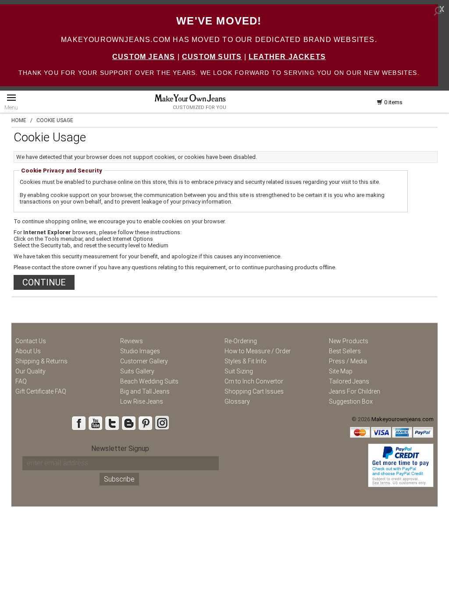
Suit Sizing (238, 371)
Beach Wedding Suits (149, 381)
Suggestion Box (351, 401)
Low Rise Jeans (141, 401)
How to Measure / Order (257, 351)
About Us (28, 351)
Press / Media (348, 361)
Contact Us (30, 341)
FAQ (21, 381)
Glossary (237, 401)
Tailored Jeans (349, 381)
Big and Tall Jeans (145, 391)
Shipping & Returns (41, 361)
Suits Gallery (137, 371)
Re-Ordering (240, 341)
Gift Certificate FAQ (40, 391)
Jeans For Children (354, 391)
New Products (348, 341)
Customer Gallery (144, 361)
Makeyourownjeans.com (402, 419)
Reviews (131, 341)
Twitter (112, 423)
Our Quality (30, 371)
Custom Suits (212, 56)
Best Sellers (345, 351)
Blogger (128, 423)
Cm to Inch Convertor (253, 381)
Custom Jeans (143, 56)
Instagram (162, 423)
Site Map (341, 371)
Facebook (78, 423)
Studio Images (140, 351)
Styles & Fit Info (245, 361)
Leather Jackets (287, 56)
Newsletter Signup (120, 448)
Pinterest (145, 423)
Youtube (95, 423)
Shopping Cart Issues (254, 391)
